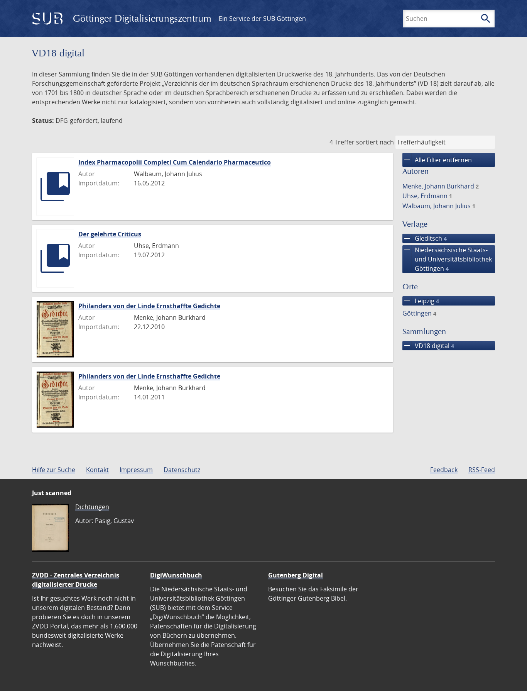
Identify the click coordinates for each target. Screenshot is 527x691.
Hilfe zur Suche (53, 469)
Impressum (136, 469)
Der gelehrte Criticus (109, 234)
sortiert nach (375, 142)
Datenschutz (182, 469)
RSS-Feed (481, 469)
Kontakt (97, 469)
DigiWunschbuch (176, 575)
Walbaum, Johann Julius (438, 206)
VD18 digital (428, 345)
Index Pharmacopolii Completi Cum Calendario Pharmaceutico (174, 162)
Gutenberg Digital (295, 575)
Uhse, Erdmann (427, 196)
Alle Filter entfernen (437, 160)
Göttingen (419, 313)
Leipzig (420, 301)
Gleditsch (424, 238)
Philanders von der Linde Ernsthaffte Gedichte (149, 306)
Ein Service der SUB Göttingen (262, 18)
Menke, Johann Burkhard (440, 186)
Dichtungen (92, 507)
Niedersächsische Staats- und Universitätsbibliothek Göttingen (447, 259)
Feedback (444, 469)
